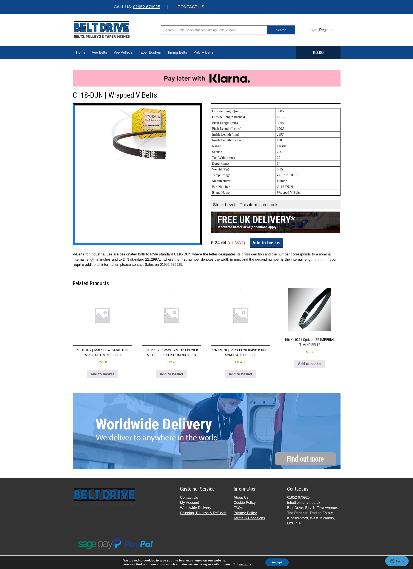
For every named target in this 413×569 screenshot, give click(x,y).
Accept (277, 562)
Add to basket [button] (102, 374)
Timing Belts (177, 52)
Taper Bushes (150, 52)
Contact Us (189, 497)
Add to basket (266, 242)
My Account (189, 503)
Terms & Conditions (249, 518)
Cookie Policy (245, 503)
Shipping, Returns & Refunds (203, 513)
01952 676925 (146, 7)
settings (245, 564)
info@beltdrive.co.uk (303, 503)
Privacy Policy (245, 513)
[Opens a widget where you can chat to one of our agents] (397, 561)
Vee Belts (99, 52)
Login (313, 30)
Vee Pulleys (123, 52)
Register (326, 30)
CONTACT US (190, 7)
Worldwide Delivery (195, 508)
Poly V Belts (203, 52)
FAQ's (238, 508)
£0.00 (318, 52)
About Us (241, 497)
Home (80, 52)
